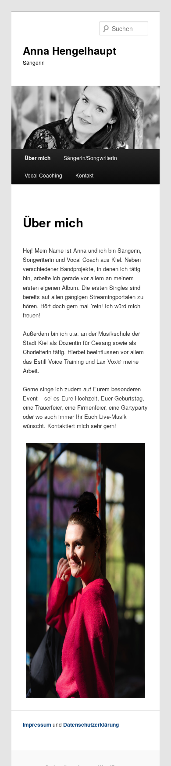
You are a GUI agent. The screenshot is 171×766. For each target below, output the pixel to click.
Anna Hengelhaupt (69, 50)
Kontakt (84, 175)
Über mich (37, 158)
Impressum (37, 724)
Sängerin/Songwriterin (90, 157)
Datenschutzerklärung (91, 724)
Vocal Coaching (43, 175)
